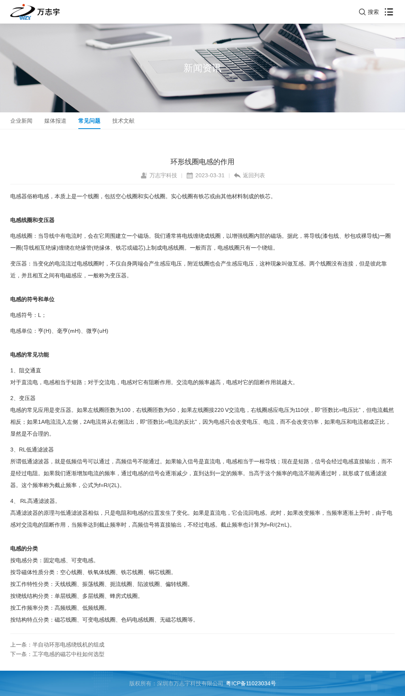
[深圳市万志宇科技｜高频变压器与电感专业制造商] (35, 12)
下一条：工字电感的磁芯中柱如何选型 (57, 654)
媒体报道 (55, 121)
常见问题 (89, 121)
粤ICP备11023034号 (251, 683)
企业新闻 (21, 121)
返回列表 (254, 175)
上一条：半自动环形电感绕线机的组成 (57, 645)
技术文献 (123, 121)
